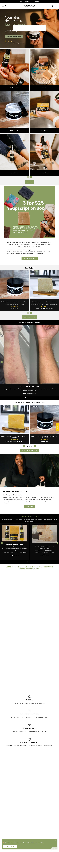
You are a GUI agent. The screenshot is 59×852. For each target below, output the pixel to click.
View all (29, 182)
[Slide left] (27, 177)
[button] (2, 5)
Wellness (14, 173)
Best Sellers (14, 88)
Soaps (44, 88)
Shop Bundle (13, 555)
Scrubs (43, 130)
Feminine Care (44, 173)
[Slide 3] (30, 398)
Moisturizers (14, 130)
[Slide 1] (25, 398)
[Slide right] (31, 177)
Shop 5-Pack (43, 555)
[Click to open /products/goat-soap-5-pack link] (44, 534)
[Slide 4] (32, 398)
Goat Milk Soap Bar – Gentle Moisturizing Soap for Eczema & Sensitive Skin (44, 302)
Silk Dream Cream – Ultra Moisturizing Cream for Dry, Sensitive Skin (14, 302)
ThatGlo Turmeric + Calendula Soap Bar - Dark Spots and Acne (14, 437)
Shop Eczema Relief (28, 393)
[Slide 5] (34, 398)
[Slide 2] (28, 398)
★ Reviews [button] (57, 427)
